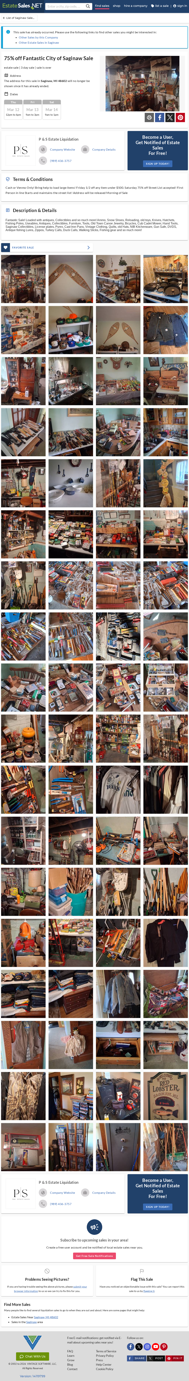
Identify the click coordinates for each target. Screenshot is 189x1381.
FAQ (70, 1351)
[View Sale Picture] (23, 279)
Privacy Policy (105, 1355)
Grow (70, 1360)
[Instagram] (147, 1346)
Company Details (104, 149)
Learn (70, 1355)
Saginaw (31, 1322)
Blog (70, 1364)
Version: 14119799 (32, 1376)
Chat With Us (35, 1356)
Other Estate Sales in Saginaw (39, 42)
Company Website (62, 149)
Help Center (103, 1364)
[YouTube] (155, 1346)
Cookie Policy (104, 1369)
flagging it (148, 1291)
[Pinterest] (164, 1346)
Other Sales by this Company (38, 37)
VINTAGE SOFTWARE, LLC (41, 1363)
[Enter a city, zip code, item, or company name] (87, 6)
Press (99, 1360)
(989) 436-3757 (60, 160)
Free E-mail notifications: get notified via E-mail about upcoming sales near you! (94, 1340)
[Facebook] (130, 1346)
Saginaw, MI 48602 (46, 1317)
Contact (72, 1369)
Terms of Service (106, 1351)
